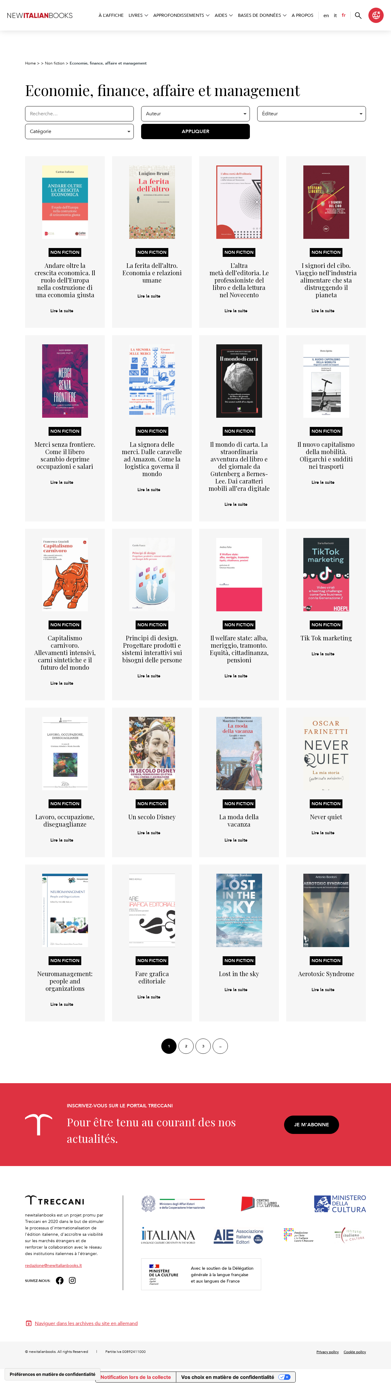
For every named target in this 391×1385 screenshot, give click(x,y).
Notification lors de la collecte (135, 1377)
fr (343, 15)
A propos (302, 15)
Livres (136, 15)
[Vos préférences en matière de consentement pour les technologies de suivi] (52, 1374)
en (326, 15)
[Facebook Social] (60, 1279)
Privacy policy (327, 1351)
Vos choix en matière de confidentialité (227, 1377)
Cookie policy (355, 1351)
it (335, 15)
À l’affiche (111, 15)
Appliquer (195, 131)
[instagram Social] (72, 1279)
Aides (221, 15)
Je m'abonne (311, 1124)
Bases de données (259, 15)
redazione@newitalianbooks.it (53, 1265)
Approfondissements (178, 15)
